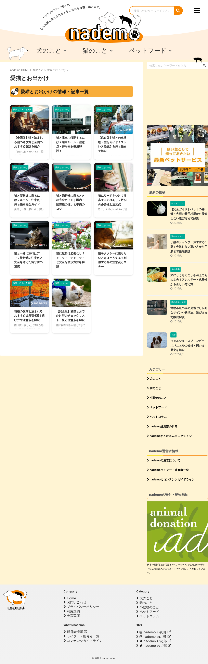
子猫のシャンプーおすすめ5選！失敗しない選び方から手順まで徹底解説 (188, 246)
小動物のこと (158, 397)
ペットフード (158, 407)
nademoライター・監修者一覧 (169, 469)
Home (71, 598)
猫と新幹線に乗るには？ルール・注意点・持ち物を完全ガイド (28, 200)
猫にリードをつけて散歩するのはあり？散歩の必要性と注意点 (112, 200)
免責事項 (73, 616)
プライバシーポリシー (82, 607)
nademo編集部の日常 (163, 426)
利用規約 (73, 611)
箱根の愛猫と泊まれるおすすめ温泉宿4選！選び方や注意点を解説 (29, 315)
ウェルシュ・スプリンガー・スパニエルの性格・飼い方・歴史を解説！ (188, 345)
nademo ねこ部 (155, 637)
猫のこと (155, 388)
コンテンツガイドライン (84, 641)
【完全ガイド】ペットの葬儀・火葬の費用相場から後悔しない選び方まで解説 (188, 213)
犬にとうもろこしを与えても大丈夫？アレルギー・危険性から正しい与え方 (188, 279)
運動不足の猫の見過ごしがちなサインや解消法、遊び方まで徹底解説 (188, 312)
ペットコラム (158, 416)
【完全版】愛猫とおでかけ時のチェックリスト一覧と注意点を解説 (70, 315)
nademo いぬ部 (155, 632)
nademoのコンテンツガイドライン (172, 479)
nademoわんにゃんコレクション (170, 436)
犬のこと (155, 378)
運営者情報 (75, 632)
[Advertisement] (177, 96)
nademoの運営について (164, 460)
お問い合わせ (76, 602)
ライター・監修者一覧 (82, 636)
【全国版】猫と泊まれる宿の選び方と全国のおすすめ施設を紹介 (28, 142)
